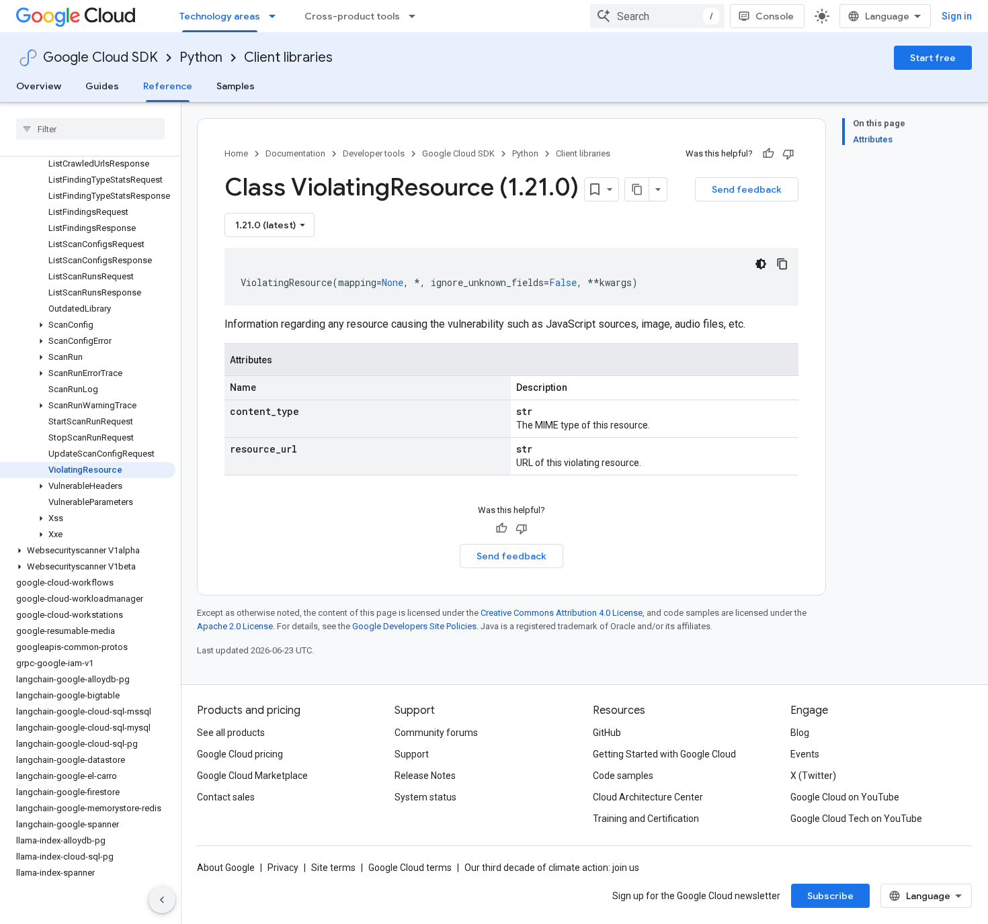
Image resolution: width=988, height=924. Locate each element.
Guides (102, 86)
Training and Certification (646, 818)
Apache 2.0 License (235, 626)
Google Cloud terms (410, 867)
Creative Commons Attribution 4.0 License (562, 613)
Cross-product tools (352, 16)
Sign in (957, 16)
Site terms (333, 867)
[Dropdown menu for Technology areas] (276, 16)
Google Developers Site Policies (414, 626)
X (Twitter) (813, 775)
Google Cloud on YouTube (844, 797)
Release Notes (425, 775)
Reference (167, 86)
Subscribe (830, 896)
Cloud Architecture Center (648, 797)
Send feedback (747, 189)
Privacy (282, 867)
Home (236, 153)
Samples (235, 86)
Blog (799, 732)
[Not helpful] (788, 154)
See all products (231, 732)
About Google (226, 867)
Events (804, 754)
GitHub (607, 732)
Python (200, 57)
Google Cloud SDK (100, 57)
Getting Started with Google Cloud (664, 754)
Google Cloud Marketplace (252, 775)
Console (774, 16)
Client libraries (288, 57)
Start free (933, 58)
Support (412, 754)
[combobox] (657, 16)
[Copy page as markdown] (637, 189)
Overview (38, 86)
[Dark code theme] (761, 264)
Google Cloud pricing (240, 754)
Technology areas (219, 16)
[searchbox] (90, 129)
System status (425, 797)
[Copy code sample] (782, 264)
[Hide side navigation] (162, 899)
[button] (87, 325)
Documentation (295, 153)
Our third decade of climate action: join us (551, 867)
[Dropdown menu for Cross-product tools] (416, 16)
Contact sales (226, 797)
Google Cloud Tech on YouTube (856, 818)
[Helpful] (768, 154)
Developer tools (374, 153)
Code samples (623, 775)
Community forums (436, 732)
